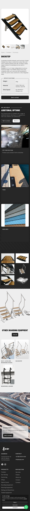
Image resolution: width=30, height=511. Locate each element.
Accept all (15, 507)
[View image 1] (3, 46)
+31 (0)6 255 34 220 (21, 456)
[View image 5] (22, 46)
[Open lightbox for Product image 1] (15, 26)
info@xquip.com (20, 459)
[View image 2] (8, 46)
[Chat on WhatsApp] (26, 507)
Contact (19, 453)
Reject (14, 502)
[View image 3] (13, 46)
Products (4, 469)
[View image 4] (18, 46)
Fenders (8, 52)
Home (3, 52)
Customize (15, 505)
